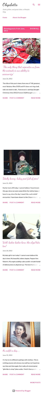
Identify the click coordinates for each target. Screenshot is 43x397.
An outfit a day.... (11, 350)
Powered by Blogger (23, 391)
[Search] (33, 4)
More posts (35, 382)
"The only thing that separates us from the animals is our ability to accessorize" (21, 70)
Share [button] (5, 98)
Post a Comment (17, 98)
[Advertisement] (21, 124)
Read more (35, 98)
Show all (34, 28)
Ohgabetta (10, 4)
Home (5, 17)
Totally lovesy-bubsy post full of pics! (20, 178)
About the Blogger (19, 17)
